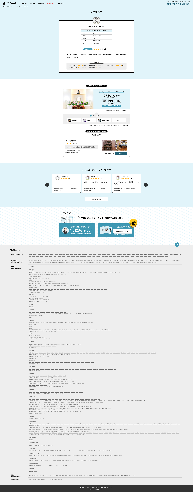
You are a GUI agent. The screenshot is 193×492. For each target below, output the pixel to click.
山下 (54, 386)
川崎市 (108, 254)
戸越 (40, 427)
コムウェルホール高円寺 (57, 475)
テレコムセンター (74, 450)
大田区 (72, 260)
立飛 (99, 455)
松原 (57, 386)
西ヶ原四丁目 (123, 433)
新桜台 (35, 324)
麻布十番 (68, 411)
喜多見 (94, 369)
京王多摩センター (56, 354)
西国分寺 (35, 276)
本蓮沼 (96, 429)
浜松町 (109, 272)
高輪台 (46, 427)
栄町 (102, 433)
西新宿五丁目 (149, 424)
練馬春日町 (33, 425)
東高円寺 (114, 401)
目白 (65, 272)
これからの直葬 (32, 479)
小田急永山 (31, 371)
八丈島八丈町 (82, 262)
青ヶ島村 (31, 260)
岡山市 (89, 256)
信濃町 (43, 285)
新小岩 (74, 285)
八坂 (40, 337)
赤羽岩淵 (31, 411)
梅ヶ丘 (66, 369)
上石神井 (78, 330)
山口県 (103, 256)
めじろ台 (39, 356)
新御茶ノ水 (55, 406)
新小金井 (35, 339)
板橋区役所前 (87, 429)
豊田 (47, 281)
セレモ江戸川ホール (68, 475)
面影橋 (173, 433)
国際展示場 (38, 466)
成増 (65, 312)
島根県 (81, 256)
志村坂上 (101, 429)
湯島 (51, 406)
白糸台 (42, 339)
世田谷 (44, 386)
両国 (62, 285)
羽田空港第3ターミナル (49, 394)
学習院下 (169, 433)
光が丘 (38, 425)
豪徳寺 (70, 369)
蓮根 (111, 429)
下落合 (40, 330)
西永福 (61, 362)
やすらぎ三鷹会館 (78, 475)
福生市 (110, 262)
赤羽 (33, 294)
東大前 (56, 411)
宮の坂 (50, 386)
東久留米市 (92, 262)
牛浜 (46, 289)
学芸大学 (45, 376)
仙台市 (51, 254)
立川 (65, 274)
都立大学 (50, 376)
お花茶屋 (63, 344)
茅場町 (62, 402)
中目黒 (37, 376)
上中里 (37, 301)
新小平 (39, 276)
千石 (71, 429)
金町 (47, 296)
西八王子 (51, 281)
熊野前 (76, 433)
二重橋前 (61, 406)
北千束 (53, 381)
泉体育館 (102, 455)
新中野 (109, 401)
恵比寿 (40, 272)
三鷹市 (131, 262)
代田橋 (36, 353)
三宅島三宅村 (139, 262)
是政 (50, 339)
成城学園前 (89, 369)
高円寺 (38, 283)
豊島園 (30, 326)
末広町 (49, 399)
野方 (55, 330)
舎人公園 (71, 434)
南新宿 (33, 369)
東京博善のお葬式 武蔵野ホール (122, 475)
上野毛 (72, 381)
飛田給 (93, 353)
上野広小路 (44, 399)
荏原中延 (45, 383)
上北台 (120, 455)
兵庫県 (59, 256)
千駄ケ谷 (39, 285)
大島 (71, 431)
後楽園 (41, 401)
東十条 (30, 301)
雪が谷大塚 (61, 383)
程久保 (65, 455)
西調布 (90, 353)
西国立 (61, 274)
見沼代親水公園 (80, 434)
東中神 (34, 289)
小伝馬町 (54, 402)
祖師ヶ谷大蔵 (83, 369)
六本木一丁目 (62, 411)
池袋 (68, 272)
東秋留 (33, 291)
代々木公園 (82, 406)
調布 (87, 353)
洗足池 (52, 383)
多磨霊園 (103, 353)
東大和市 (103, 262)
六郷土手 (81, 392)
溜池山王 (77, 399)
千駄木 (44, 406)
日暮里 (88, 272)
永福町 (57, 362)
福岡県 (122, 256)
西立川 (30, 289)
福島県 (63, 254)
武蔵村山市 (150, 262)
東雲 (34, 466)
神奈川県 (104, 254)
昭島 (41, 289)
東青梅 (61, 289)
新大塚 (33, 401)
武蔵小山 (38, 377)
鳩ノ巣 (98, 289)
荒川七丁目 (54, 433)
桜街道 (116, 455)
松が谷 (37, 455)
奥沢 (52, 377)
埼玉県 (79, 254)
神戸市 (63, 256)
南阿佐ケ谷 (124, 401)
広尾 (94, 402)
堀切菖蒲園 (57, 344)
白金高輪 (72, 411)
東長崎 (37, 322)
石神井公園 (66, 322)
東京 (30, 269)
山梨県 (145, 254)
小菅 (76, 314)
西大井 (30, 280)
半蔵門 (30, 410)
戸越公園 (39, 381)
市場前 (103, 450)
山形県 (60, 254)
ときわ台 (48, 312)
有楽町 (105, 272)
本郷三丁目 (45, 401)
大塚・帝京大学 (43, 455)
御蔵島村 (127, 262)
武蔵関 (82, 330)
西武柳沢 (91, 330)
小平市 (114, 260)
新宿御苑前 (87, 401)
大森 (44, 301)
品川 (33, 271)
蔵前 (81, 424)
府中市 (114, 262)
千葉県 (90, 254)
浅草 (30, 314)
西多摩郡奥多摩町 (37, 262)
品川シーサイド (59, 466)
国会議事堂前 (71, 401)
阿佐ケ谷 (42, 283)
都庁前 (30, 424)
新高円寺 (119, 401)
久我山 (78, 362)
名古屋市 (176, 254)
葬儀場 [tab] (94, 135)
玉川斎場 (132, 475)
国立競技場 (136, 424)
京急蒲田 (73, 392)
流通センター (49, 460)
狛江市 (118, 260)
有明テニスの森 (97, 450)
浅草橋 (58, 285)
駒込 (77, 272)
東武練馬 (57, 312)
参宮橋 (37, 369)
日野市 (106, 262)
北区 (85, 260)
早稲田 (41, 404)
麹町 (76, 408)
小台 (84, 433)
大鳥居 (33, 394)
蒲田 (47, 301)
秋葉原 (98, 272)
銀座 (66, 399)
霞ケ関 (66, 401)
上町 (47, 386)
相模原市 (119, 254)
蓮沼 (80, 383)
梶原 (100, 433)
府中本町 (43, 274)
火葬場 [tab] (99, 135)
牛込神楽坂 (53, 424)
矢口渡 (45, 385)
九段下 (52, 404)
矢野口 (30, 274)
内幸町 (49, 429)
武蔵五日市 (50, 291)
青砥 (67, 344)
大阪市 (50, 256)
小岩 (78, 285)
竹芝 (36, 450)
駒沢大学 (41, 379)
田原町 (33, 399)
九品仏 (61, 381)
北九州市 (127, 256)
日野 (44, 281)
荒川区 (48, 260)
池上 (77, 383)
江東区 (100, 260)
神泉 (33, 362)
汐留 (111, 424)
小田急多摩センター (39, 371)
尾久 (30, 294)
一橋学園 (31, 337)
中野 (35, 283)
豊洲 (103, 408)
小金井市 (105, 260)
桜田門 (83, 408)
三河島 (30, 296)
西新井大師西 (62, 434)
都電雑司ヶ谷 (157, 433)
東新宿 (40, 413)
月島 (100, 408)
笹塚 (33, 353)
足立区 (45, 260)
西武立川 (51, 331)
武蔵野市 (145, 262)
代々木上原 (47, 369)
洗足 (45, 377)
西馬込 (30, 427)
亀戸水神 (40, 315)
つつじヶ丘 (73, 353)
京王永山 (49, 354)
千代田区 (166, 260)
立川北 (92, 455)
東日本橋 (75, 427)
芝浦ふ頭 (43, 450)
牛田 (70, 314)
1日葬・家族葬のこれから (9, 6)
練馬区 (72, 262)
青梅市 (65, 260)
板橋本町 (92, 429)
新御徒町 (77, 424)
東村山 (109, 330)
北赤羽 (36, 298)
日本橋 (60, 399)
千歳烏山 (66, 353)
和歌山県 (73, 256)
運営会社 (94, 487)
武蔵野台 (98, 353)
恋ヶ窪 (34, 335)
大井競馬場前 (43, 460)
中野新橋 (132, 401)
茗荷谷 (37, 401)
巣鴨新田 (137, 433)
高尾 (55, 281)
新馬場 (41, 392)
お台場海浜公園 (49, 450)
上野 (33, 269)
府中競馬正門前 (32, 358)
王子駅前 (106, 433)
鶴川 (106, 369)
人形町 (58, 402)
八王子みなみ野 (41, 278)
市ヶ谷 (39, 431)
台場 (55, 450)
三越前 (56, 399)
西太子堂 (31, 386)
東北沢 (52, 369)
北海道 (30, 254)
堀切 (67, 314)
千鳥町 (73, 383)
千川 (54, 408)
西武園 (30, 333)
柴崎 (78, 353)
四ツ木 (49, 346)
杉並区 (133, 260)
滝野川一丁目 (116, 433)
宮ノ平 (67, 289)
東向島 (59, 314)
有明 (92, 450)
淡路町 (55, 401)
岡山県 (84, 256)
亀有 (44, 296)
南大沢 (68, 354)
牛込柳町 (48, 424)
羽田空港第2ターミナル (97, 460)
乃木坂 (67, 406)
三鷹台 (82, 362)
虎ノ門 (72, 399)
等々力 (68, 381)
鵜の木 (33, 385)
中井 (43, 330)
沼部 (30, 385)
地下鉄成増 (31, 408)
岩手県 (43, 254)
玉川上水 (42, 331)
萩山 (30, 331)
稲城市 (56, 260)
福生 (49, 289)
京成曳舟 (43, 346)
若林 (35, 386)
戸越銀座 (41, 383)
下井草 (67, 330)
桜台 (44, 322)
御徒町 (94, 272)
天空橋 (42, 394)
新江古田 (173, 424)
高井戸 (68, 362)
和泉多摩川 (101, 369)
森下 (87, 424)
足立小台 (46, 434)
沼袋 (52, 330)
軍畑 (84, 289)
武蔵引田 (41, 291)
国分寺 (41, 281)
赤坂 (65, 406)
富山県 (133, 254)
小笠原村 (77, 260)
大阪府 (46, 256)
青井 (49, 445)
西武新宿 (31, 330)
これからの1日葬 (49, 479)
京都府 (37, 256)
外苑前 (92, 399)
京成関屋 (52, 344)
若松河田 (43, 424)
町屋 (43, 344)
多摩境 (72, 354)
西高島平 (126, 429)
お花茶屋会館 (85, 475)
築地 (69, 402)
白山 (68, 429)
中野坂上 (105, 401)
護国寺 (64, 408)
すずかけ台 (62, 379)
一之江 (81, 431)
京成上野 (31, 344)
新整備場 (78, 460)
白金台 (76, 411)
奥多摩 (105, 289)
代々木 (49, 272)
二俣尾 (80, 289)
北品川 (37, 392)
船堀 (78, 431)
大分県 (154, 256)
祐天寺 (41, 376)
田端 (80, 272)
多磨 (39, 339)
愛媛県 (114, 256)
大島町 (69, 260)
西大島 (67, 431)
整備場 (58, 460)
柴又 (30, 347)
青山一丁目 (87, 399)
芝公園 (42, 429)
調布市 (161, 260)
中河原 (118, 353)
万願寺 (74, 455)
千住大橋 (47, 344)
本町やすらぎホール (33, 475)
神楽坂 (44, 404)
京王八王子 (153, 353)
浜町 (59, 431)
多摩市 (153, 260)
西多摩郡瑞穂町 (61, 262)
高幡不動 (133, 353)
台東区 (146, 260)
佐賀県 (137, 256)
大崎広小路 (35, 383)
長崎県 (141, 256)
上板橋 (52, 312)
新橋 (30, 271)
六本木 (91, 402)
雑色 (77, 392)
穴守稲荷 (38, 394)
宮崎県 (158, 256)
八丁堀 (30, 300)
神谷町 (87, 402)
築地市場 (107, 424)
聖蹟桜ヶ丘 (123, 353)
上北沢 (52, 353)
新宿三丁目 (93, 401)
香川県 (110, 256)
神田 (102, 272)
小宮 (35, 292)
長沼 (146, 353)
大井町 (41, 301)
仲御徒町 (45, 402)
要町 (57, 408)
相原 (36, 278)
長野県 (149, 254)
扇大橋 (50, 434)
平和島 (61, 392)
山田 (35, 356)
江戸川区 (61, 260)
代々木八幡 (42, 369)
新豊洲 (106, 450)
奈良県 (68, 256)
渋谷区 (125, 260)
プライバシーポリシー (108, 487)
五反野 (79, 314)
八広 (46, 346)
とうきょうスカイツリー (37, 314)
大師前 (30, 317)
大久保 (34, 285)
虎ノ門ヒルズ (82, 402)
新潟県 (124, 254)
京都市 (41, 256)
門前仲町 (60, 404)
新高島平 (121, 429)
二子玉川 (52, 379)
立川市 (149, 260)
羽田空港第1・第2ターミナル (62, 394)
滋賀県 (33, 256)
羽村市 (87, 262)
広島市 (98, 256)
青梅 (64, 289)
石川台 (56, 383)
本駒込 (52, 411)
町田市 (122, 262)
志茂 (35, 411)
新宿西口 (35, 424)
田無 (94, 330)
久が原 (70, 383)
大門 (114, 424)
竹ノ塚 (90, 314)
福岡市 (132, 256)
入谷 (42, 402)
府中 (111, 353)
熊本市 (149, 256)
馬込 (34, 427)
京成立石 (54, 346)
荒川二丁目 (48, 433)
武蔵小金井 (63, 283)
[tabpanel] (96, 147)
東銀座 (72, 402)
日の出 (39, 450)
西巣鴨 (77, 429)
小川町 (46, 431)
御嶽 (89, 289)
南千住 (34, 296)
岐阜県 (152, 254)
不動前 (33, 377)
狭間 (43, 356)
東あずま (35, 315)
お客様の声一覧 (19, 6)
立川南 (88, 455)
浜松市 (166, 254)
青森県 (39, 254)
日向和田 (72, 289)
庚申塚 (132, 433)
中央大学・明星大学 (51, 455)
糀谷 (30, 394)
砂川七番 (107, 455)
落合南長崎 (167, 424)
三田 (54, 427)
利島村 (173, 260)
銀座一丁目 (92, 408)
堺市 (55, 256)
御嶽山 (66, 383)
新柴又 (35, 471)
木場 (64, 404)
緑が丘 (57, 381)
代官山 (33, 376)
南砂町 (70, 404)
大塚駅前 (142, 433)
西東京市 (68, 262)
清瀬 (89, 322)
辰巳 (106, 408)
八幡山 (56, 353)
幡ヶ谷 (38, 363)
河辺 (58, 289)
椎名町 (33, 322)
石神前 (76, 289)
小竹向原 (31, 324)
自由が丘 (55, 376)
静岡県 (156, 254)
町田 (33, 278)
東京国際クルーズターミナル (63, 450)
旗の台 (49, 381)
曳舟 (56, 314)
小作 (55, 289)
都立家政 (59, 330)
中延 (43, 381)
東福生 (38, 292)
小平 (102, 330)
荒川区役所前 (43, 433)
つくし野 (57, 379)
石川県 (137, 254)
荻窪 (46, 283)
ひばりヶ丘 (79, 322)
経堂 (73, 369)
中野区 (177, 260)
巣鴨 (74, 272)
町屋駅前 (60, 433)
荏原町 (45, 381)
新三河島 (40, 344)
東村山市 (98, 262)
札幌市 (34, 254)
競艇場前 (46, 339)
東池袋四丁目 (151, 433)
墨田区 (137, 260)
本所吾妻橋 (87, 427)
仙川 (69, 353)
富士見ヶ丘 (73, 362)
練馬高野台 (60, 322)
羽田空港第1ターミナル (86, 460)
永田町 (79, 408)
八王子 (49, 278)
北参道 (44, 413)
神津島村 (96, 260)
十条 (33, 298)
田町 (112, 272)
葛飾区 (81, 260)
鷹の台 (38, 335)
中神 (38, 289)
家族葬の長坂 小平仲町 (94, 475)
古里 (95, 289)
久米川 (105, 330)
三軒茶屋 (36, 379)
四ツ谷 (30, 281)
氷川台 (45, 408)
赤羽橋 (117, 424)
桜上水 (48, 353)
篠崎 (88, 431)
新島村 (30, 262)
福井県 (141, 254)
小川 (33, 331)
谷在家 (67, 434)
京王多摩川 (31, 354)
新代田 (49, 362)
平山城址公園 (142, 353)
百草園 (128, 353)
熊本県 (145, 256)
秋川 (37, 291)
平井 (71, 285)
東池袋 (60, 408)
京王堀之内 (63, 354)
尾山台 (65, 381)
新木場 (41, 300)
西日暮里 (84, 272)
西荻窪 (49, 283)
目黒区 (155, 262)
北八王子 (31, 292)
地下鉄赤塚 (37, 408)
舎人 (75, 434)
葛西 (78, 404)
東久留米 (85, 322)
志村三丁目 (106, 429)
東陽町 (67, 404)
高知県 (118, 256)
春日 (62, 424)
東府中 (107, 353)
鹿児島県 (162, 256)
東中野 (30, 285)
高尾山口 (49, 356)
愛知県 (171, 254)
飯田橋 (50, 285)
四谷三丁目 (81, 401)
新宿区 (129, 260)
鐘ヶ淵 (63, 314)
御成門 (45, 429)
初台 (35, 363)
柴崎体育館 (83, 455)
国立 (68, 283)
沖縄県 (166, 256)
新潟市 (128, 254)
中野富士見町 (138, 401)
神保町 (34, 410)
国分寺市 (110, 260)
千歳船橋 (77, 369)
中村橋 (50, 322)
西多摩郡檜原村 (53, 262)
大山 (41, 312)
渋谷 (43, 272)
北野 (149, 353)
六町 (52, 445)
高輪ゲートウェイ (118, 272)
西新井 (86, 314)
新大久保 (57, 272)
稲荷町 (37, 399)
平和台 (42, 408)
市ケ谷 (46, 285)
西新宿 (100, 401)
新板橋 (81, 429)
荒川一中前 (36, 433)
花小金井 (98, 330)
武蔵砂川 (46, 331)
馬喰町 (35, 287)
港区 (134, 262)
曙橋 (36, 431)
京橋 (64, 399)
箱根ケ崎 (42, 292)
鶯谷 (91, 272)
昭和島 (54, 460)
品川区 (121, 260)
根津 (48, 406)
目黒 (37, 272)
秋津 (92, 322)
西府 (52, 274)
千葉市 (94, 254)
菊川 (62, 431)
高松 (96, 455)
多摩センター (32, 455)
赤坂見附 (82, 399)
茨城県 (67, 254)
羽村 (52, 289)
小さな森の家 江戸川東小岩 (45, 475)
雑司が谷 (31, 413)
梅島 (83, 314)
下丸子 (37, 385)
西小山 (42, 377)
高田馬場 (62, 272)
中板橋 (43, 312)
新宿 (53, 272)
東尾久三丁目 (72, 433)
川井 (92, 289)
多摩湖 (30, 328)
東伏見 (86, 330)
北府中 (30, 276)
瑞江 (85, 431)
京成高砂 (70, 344)
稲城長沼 (35, 274)
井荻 (70, 330)
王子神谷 (39, 411)
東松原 (53, 362)
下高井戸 (44, 353)
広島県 (94, 256)
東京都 (99, 254)
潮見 (38, 300)
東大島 (74, 431)
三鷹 (38, 281)
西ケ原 (45, 411)
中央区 (157, 260)
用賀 (48, 379)
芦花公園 (61, 353)
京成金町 (34, 347)
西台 (114, 429)
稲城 (46, 354)
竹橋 (56, 404)
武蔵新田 (42, 385)
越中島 (34, 300)
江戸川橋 (68, 408)
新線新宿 (31, 363)
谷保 (55, 274)
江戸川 (79, 344)
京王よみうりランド (39, 354)
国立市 (92, 260)
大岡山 (48, 377)
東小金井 (58, 283)
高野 (54, 434)
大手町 (59, 401)
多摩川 (64, 376)
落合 (33, 404)
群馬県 (75, 254)
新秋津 (43, 276)
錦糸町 (65, 285)
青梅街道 (36, 337)
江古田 (41, 322)
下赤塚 (61, 312)
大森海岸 (57, 392)
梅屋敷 (68, 392)
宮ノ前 (80, 433)
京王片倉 (31, 356)
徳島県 (106, 256)
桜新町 (45, 379)
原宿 (46, 272)
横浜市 (113, 254)
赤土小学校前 (41, 434)
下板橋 (37, 312)
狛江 (97, 369)
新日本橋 (31, 287)
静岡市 (161, 254)
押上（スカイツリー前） (34, 346)
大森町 (65, 392)
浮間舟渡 (41, 298)
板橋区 (52, 260)
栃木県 (71, 254)
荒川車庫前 (95, 433)
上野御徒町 (72, 424)
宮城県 (47, 254)
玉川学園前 (110, 369)
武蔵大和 (43, 337)
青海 (80, 450)
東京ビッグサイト (86, 450)
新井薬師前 (47, 330)
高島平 (117, 429)
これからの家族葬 (58, 479)
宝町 (64, 427)
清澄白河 (43, 410)
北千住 (38, 296)
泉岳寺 (30, 392)
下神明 (34, 381)
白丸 (102, 289)
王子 (34, 301)
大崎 (30, 272)
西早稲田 (36, 413)
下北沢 (45, 362)
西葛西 (74, 404)
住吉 (47, 410)
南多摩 (39, 274)
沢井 (87, 289)
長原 (49, 383)
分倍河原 (48, 274)
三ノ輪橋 (31, 433)
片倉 (46, 278)
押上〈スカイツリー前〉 (49, 314)
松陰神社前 (39, 386)
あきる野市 (40, 260)
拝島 (43, 289)
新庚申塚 (129, 433)
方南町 (143, 401)
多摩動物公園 (32, 360)
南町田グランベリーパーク (71, 379)
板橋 (30, 298)
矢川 (58, 274)
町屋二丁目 (65, 433)
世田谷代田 (61, 369)
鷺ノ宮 (63, 330)
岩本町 (50, 431)
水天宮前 (39, 410)
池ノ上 (42, 362)
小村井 (30, 315)
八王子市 (76, 262)
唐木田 (46, 371)
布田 (84, 353)
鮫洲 (49, 392)
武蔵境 (53, 283)
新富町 (96, 408)
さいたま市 (84, 254)
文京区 (118, 262)
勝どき (102, 424)
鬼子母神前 (163, 433)
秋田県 (56, 254)
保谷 (75, 322)
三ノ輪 (38, 402)
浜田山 (65, 362)
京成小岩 (75, 344)
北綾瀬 (30, 406)
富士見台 (55, 322)
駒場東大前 (37, 362)
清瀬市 (88, 260)
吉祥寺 (34, 281)
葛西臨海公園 (46, 300)
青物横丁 (45, 392)
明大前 (40, 353)
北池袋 (33, 312)
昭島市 (35, 260)
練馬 (47, 322)
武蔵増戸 (45, 291)
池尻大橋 (31, 379)
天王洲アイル (36, 460)
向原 (146, 433)
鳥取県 (77, 256)
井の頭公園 (87, 362)
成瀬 (30, 278)
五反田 (33, 272)
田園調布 (60, 376)
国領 (81, 353)
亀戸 (68, 285)
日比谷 (76, 402)
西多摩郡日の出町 (45, 262)
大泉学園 (71, 322)
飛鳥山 (110, 433)
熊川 (30, 291)
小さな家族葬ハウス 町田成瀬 (107, 475)
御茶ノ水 (31, 283)
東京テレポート (45, 466)
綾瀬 (42, 296)
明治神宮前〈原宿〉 (74, 406)
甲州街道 (78, 455)
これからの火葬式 (41, 479)
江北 (57, 434)
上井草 (73, 330)
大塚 (71, 272)
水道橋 (54, 285)
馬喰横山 (55, 431)
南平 (137, 353)
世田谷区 (142, 260)
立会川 (52, 392)
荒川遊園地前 (89, 433)
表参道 (95, 399)
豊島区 (170, 260)
